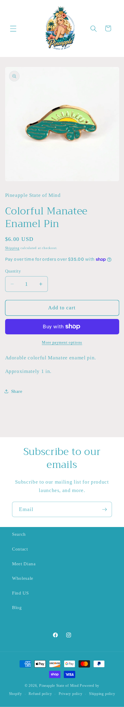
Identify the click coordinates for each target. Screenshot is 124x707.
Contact (20, 548)
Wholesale (22, 578)
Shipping (12, 248)
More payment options (62, 342)
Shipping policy (102, 694)
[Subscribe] (104, 509)
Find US (20, 592)
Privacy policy (70, 694)
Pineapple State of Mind (59, 685)
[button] (13, 28)
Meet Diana (24, 563)
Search (19, 534)
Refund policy (40, 694)
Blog (17, 607)
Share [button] (17, 391)
